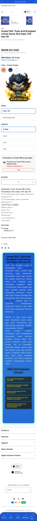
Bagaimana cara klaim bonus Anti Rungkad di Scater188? (17, 398)
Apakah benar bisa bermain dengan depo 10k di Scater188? (17, 385)
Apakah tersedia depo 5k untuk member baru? (16, 392)
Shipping (11, 52)
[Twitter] (5, 248)
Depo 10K (6, 111)
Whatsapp (25, 517)
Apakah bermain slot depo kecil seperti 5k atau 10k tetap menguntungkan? (16, 405)
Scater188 (14, 510)
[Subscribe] (29, 490)
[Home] (13, 11)
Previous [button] (2, 2)
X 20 (4, 149)
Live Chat (31, 517)
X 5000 (5, 129)
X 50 (4, 142)
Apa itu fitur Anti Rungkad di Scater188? (15, 379)
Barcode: (15, 39)
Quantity (4, 177)
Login (11, 517)
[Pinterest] (9, 248)
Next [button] (35, 2)
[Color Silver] (17, 70)
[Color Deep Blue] (10, 70)
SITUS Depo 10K (9, 118)
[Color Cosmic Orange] (3, 70)
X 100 (5, 136)
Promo (4, 517)
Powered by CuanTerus (24, 510)
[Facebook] (2, 248)
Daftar (18, 517)
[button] (2, 11)
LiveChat (15, 205)
